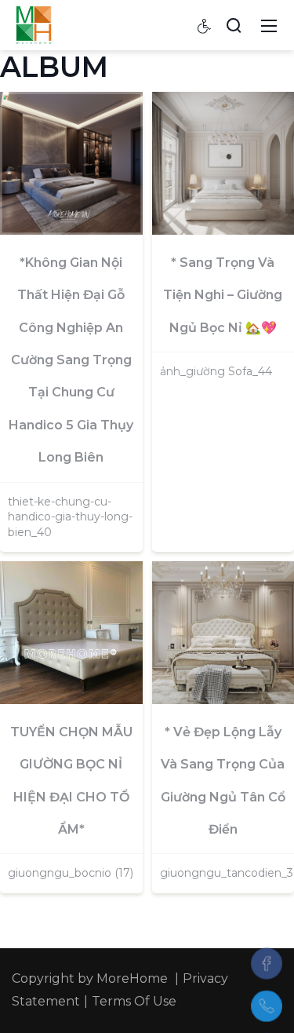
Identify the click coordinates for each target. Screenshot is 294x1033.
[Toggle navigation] (269, 25)
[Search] (233, 25)
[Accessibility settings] (204, 25)
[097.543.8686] (266, 1006)
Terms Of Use (134, 1001)
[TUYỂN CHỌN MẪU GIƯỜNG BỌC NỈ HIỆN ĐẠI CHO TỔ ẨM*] (71, 632)
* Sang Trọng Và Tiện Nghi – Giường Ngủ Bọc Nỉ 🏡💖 (222, 295)
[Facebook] (266, 963)
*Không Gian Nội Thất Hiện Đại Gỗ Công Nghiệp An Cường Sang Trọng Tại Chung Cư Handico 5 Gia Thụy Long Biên (71, 360)
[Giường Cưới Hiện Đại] (34, 24)
